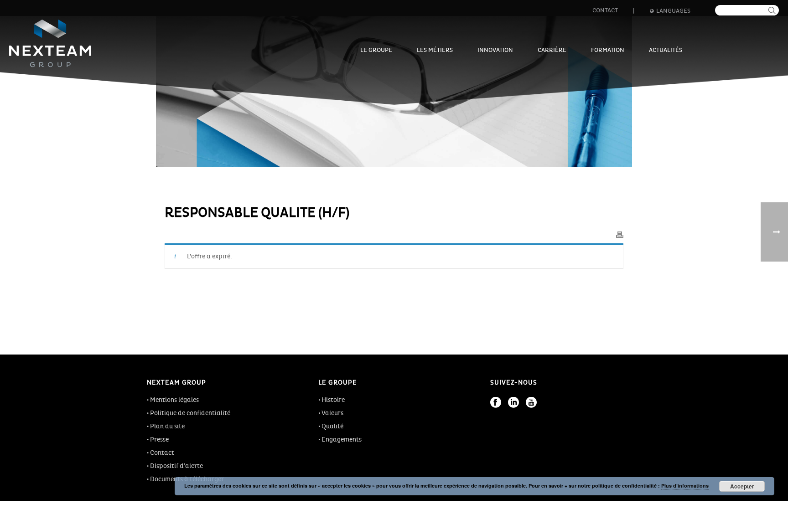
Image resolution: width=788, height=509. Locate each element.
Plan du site (167, 426)
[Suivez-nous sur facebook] (495, 402)
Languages (673, 11)
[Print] (619, 233)
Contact (605, 10)
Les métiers (435, 50)
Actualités (665, 50)
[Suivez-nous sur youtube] (531, 402)
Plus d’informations (685, 485)
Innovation (495, 50)
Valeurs (332, 413)
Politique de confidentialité (190, 413)
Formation (607, 50)
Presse (159, 439)
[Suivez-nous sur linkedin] (513, 402)
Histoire (333, 400)
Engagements (341, 439)
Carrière (552, 50)
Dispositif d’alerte (176, 466)
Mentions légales (174, 400)
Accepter (742, 486)
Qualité (332, 426)
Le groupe (376, 50)
